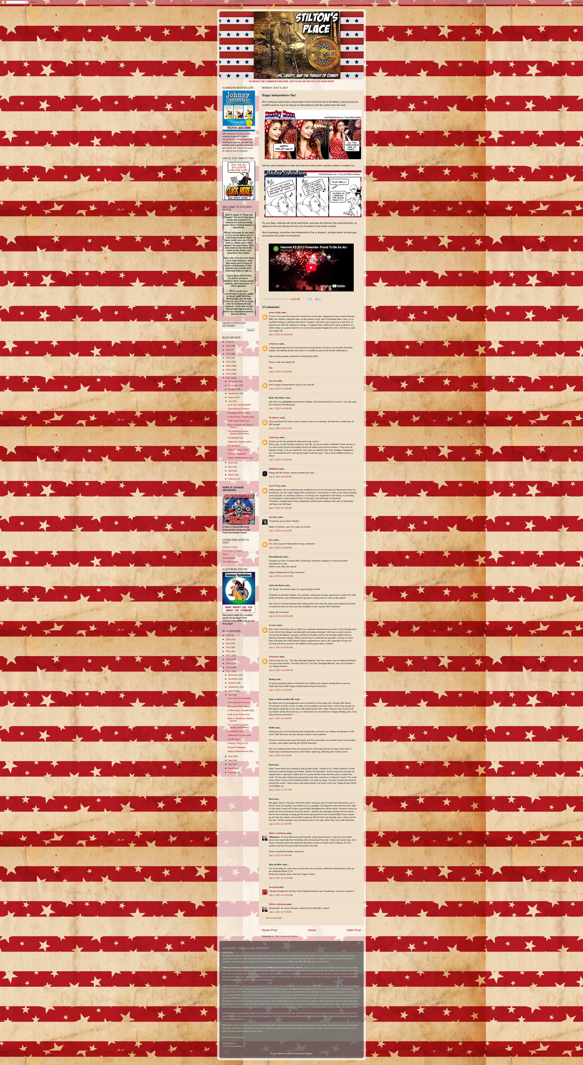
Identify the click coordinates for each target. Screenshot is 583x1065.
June (231, 463)
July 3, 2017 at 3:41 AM (280, 372)
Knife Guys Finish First (238, 421)
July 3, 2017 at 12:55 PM (281, 670)
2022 (228, 358)
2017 (228, 378)
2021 (228, 362)
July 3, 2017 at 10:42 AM (281, 647)
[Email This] (308, 299)
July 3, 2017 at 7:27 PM (280, 790)
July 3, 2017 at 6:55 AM (280, 477)
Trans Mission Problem (239, 409)
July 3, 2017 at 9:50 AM (280, 548)
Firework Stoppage (237, 454)
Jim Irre (272, 381)
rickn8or (273, 517)
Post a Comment (274, 918)
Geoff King (274, 486)
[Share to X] (313, 299)
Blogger (308, 1053)
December (233, 381)
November (233, 385)
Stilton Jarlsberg (277, 833)
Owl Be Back (234, 446)
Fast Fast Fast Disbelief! (239, 405)
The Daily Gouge (230, 562)
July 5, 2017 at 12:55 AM (281, 895)
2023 (228, 354)
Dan (271, 540)
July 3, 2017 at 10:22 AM (281, 576)
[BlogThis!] (310, 299)
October (232, 389)
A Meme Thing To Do (238, 450)
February (233, 479)
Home (312, 930)
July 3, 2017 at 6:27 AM (280, 428)
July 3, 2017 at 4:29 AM (280, 389)
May (230, 467)
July (230, 401)
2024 (228, 350)
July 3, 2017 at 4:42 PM (280, 755)
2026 (228, 342)
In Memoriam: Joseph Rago (241, 417)
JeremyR (273, 887)
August (231, 397)
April (230, 471)
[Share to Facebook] (316, 299)
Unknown (274, 344)
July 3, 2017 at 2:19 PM (280, 690)
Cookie (272, 625)
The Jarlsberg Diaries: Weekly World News (238, 432)
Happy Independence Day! (240, 458)
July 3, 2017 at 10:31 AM (281, 616)
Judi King (274, 437)
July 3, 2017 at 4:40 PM (280, 718)
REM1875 (273, 469)
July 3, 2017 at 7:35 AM (280, 508)
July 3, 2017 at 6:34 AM (280, 460)
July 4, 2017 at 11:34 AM (281, 878)
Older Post (354, 930)
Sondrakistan (228, 558)
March (231, 475)
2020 (228, 366)
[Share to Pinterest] (319, 299)
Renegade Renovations (239, 413)
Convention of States (232, 551)
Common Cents (229, 547)
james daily (275, 312)
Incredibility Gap (235, 438)
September (233, 393)
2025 (228, 346)
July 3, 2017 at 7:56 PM (280, 855)
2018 (228, 374)
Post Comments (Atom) (286, 936)
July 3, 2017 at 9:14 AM (280, 531)
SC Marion (274, 418)
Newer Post (269, 930)
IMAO (225, 554)
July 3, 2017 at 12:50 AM (281, 334)
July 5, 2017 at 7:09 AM (280, 912)
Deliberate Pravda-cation (239, 442)
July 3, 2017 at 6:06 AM (280, 408)
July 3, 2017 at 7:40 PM (280, 824)
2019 (228, 370)
